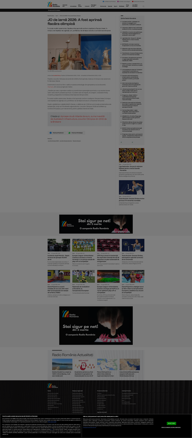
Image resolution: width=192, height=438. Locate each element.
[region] (96, 426)
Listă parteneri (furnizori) (89, 427)
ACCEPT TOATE (171, 423)
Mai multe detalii (52, 421)
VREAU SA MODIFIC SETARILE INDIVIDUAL (171, 427)
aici (51, 429)
